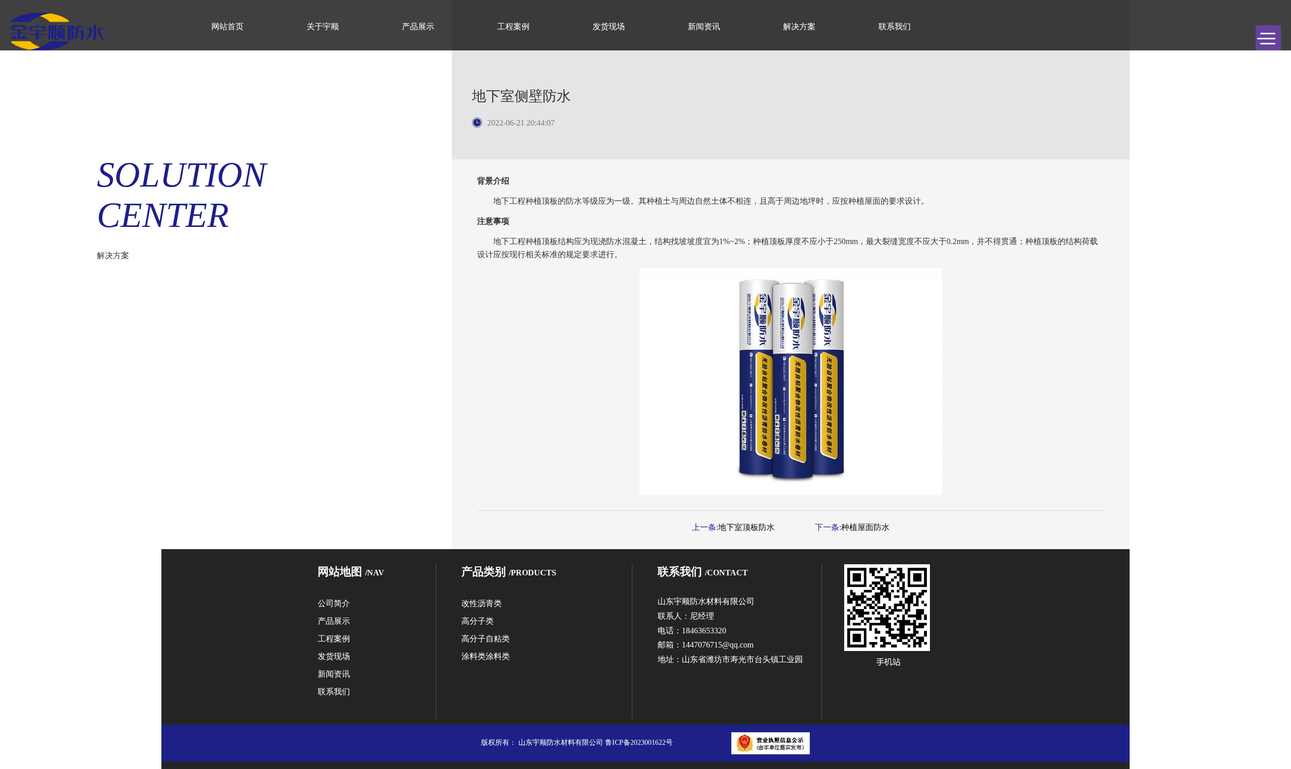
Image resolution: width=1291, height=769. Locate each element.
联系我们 (894, 26)
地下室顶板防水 (746, 527)
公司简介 (334, 603)
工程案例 (513, 26)
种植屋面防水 (865, 527)
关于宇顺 (323, 26)
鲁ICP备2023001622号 (639, 742)
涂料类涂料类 (485, 656)
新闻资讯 (704, 26)
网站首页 (227, 26)
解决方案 (799, 26)
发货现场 (609, 26)
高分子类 (477, 621)
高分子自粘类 (485, 638)
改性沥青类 (481, 603)
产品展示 (418, 26)
